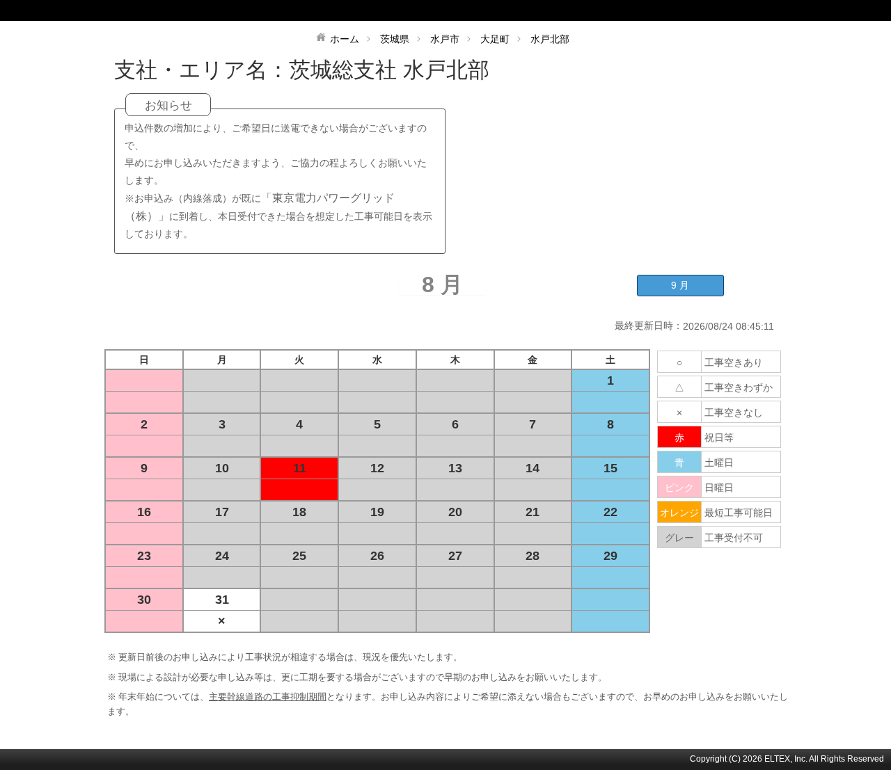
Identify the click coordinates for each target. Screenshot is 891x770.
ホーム (344, 39)
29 (610, 556)
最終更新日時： (649, 325)
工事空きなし (733, 412)
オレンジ (679, 512)
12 (377, 468)
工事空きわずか (738, 387)
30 (144, 600)
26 (377, 556)
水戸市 (444, 39)
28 (532, 556)
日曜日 (719, 487)
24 (222, 556)
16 (144, 512)
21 (532, 512)
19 (377, 512)
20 (455, 512)
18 (299, 512)
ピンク (679, 487)
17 (222, 512)
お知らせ (168, 105)
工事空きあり (733, 362)
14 (532, 468)
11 (299, 468)
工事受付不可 (733, 537)
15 (610, 468)
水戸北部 (549, 39)
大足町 (495, 39)
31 (222, 600)
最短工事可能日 (738, 512)
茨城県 (394, 39)
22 (610, 512)
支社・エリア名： (201, 70)
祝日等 (719, 437)
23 (144, 556)
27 (455, 556)
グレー (679, 537)
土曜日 (719, 462)
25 (299, 556)
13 (455, 468)
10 (222, 468)
